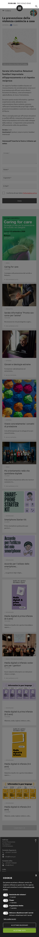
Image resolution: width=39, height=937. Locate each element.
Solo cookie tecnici (10, 919)
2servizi (12, 897)
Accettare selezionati (19, 925)
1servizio (13, 902)
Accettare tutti (19, 930)
